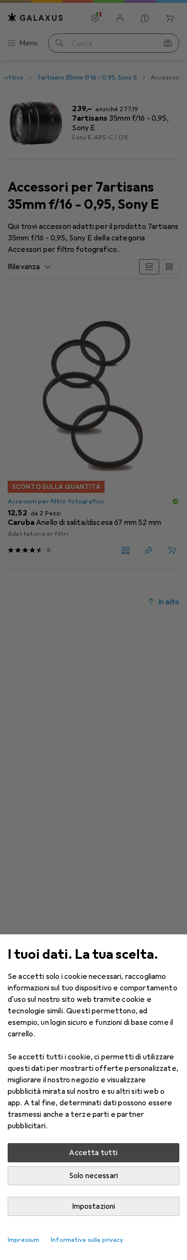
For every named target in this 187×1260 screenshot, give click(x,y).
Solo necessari (93, 1176)
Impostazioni (94, 1206)
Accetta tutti (93, 1153)
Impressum (23, 1240)
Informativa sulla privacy (87, 1240)
